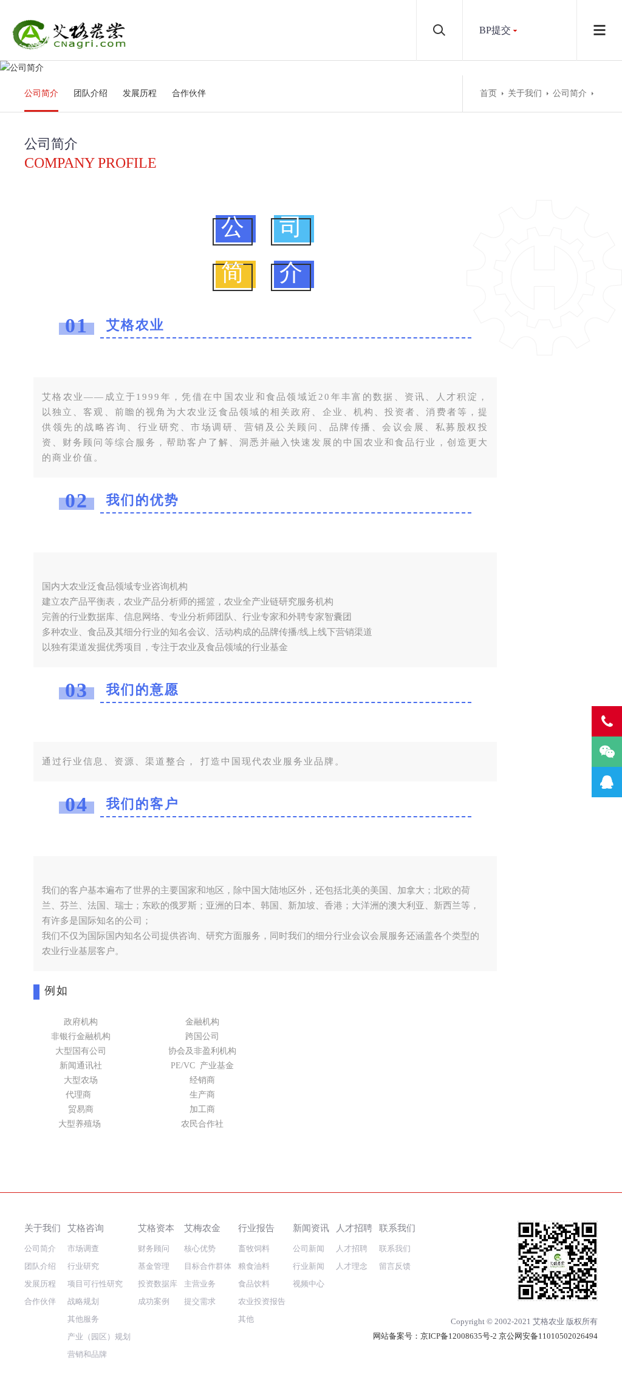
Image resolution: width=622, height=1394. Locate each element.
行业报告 (256, 1228)
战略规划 (83, 1301)
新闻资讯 (311, 1228)
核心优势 (200, 1248)
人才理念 (351, 1266)
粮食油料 (254, 1266)
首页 (488, 93)
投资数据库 (157, 1283)
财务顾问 (153, 1248)
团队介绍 (90, 93)
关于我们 (525, 93)
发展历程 (140, 93)
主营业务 (200, 1283)
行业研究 (83, 1266)
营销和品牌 (87, 1354)
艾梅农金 (202, 1228)
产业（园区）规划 (99, 1336)
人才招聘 (354, 1228)
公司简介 (41, 93)
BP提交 (495, 30)
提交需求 (200, 1301)
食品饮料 (254, 1283)
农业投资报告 (261, 1301)
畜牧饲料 (254, 1248)
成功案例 (153, 1301)
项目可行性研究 (95, 1283)
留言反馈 (395, 1266)
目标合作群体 (207, 1266)
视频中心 (308, 1283)
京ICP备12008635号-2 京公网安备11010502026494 (509, 1336)
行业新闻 (308, 1266)
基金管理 (153, 1266)
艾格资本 (156, 1228)
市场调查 (83, 1248)
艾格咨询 (85, 1228)
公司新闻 (308, 1248)
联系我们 (397, 1228)
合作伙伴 (189, 93)
